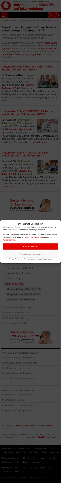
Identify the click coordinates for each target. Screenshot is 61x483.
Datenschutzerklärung (33, 259)
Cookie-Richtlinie (15, 259)
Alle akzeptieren (30, 246)
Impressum (47, 259)
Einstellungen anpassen (31, 254)
